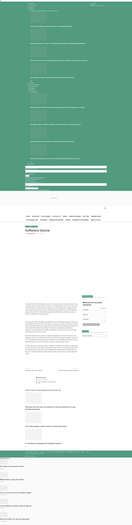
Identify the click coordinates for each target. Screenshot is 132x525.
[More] (44, 239)
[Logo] (36, 213)
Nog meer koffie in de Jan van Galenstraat (14, 519)
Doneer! (68, 220)
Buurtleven (35, 216)
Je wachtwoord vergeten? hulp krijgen (34, 177)
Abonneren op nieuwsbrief (80, 220)
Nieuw (28, 216)
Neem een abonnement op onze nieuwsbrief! (34, 453)
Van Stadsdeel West (32, 220)
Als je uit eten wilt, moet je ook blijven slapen (15, 493)
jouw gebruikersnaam (30, 169)
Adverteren (43, 220)
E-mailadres (94, 309)
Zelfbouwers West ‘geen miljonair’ (33, 370)
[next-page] (26, 446)
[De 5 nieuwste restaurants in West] (66, 461)
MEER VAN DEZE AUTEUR (52, 390)
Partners (36, 452)
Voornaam (85, 314)
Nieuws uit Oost (95, 220)
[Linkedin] (37, 239)
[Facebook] (26, 239)
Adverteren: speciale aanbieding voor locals (55, 452)
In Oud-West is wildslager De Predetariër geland (43, 443)
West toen (86, 216)
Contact (87, 452)
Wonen (65, 216)
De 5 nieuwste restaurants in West (12, 466)
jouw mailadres (29, 186)
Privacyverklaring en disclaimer (33, 179)
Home (26, 224)
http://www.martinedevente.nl (42, 379)
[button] (105, 208)
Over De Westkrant (29, 452)
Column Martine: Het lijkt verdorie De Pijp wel (16, 506)
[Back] (94, 2)
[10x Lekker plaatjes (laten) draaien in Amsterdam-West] (51, 417)
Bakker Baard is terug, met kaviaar (12, 479)
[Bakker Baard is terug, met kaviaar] (66, 475)
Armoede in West (96, 216)
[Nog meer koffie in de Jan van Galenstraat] (66, 514)
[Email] (33, 239)
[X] (40, 383)
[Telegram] (40, 239)
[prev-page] (25, 446)
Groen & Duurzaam (75, 216)
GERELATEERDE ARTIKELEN (34, 390)
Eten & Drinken (45, 216)
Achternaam (94, 319)
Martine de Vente (31, 233)
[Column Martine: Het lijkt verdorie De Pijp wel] (66, 501)
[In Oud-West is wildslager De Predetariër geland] (51, 434)
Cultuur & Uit (56, 216)
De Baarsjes (32, 3)
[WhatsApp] (30, 239)
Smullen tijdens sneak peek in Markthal (68, 370)
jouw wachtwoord (29, 174)
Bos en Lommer (33, 5)
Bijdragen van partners (56, 220)
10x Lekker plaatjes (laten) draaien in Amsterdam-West (46, 426)
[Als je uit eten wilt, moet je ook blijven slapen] (66, 488)
